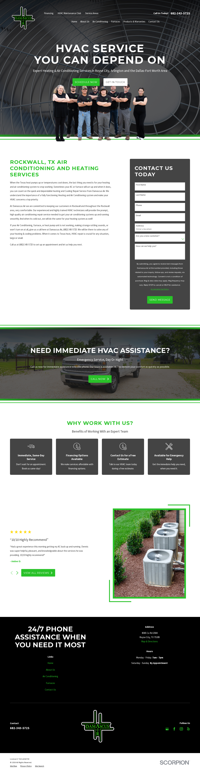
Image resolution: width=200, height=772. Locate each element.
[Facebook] (174, 729)
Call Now (98, 378)
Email (138, 215)
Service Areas (91, 13)
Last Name (141, 195)
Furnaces (50, 683)
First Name (141, 184)
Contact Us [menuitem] (154, 21)
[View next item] (17, 573)
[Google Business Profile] (167, 729)
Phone (139, 205)
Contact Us (50, 689)
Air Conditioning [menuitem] (100, 21)
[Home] (23, 17)
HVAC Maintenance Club (69, 13)
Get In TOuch (115, 82)
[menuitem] (13, 766)
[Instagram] (181, 729)
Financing (48, 13)
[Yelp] (188, 729)
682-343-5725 (180, 13)
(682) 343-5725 (70, 229)
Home (50, 663)
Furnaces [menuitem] (115, 21)
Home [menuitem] (74, 21)
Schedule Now (86, 82)
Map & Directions (149, 641)
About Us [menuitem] (84, 21)
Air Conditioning (50, 676)
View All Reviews (36, 572)
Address (140, 225)
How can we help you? (146, 246)
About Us (50, 669)
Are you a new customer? (148, 236)
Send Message (160, 299)
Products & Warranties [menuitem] (134, 21)
